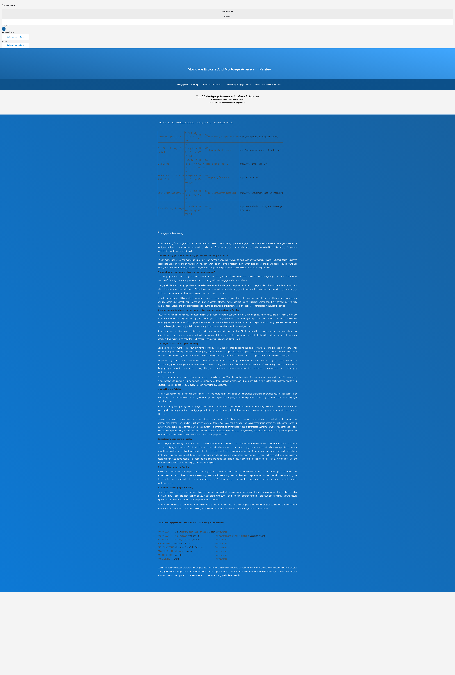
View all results (227, 11)
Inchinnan (186, 543)
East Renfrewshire (258, 536)
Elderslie (199, 547)
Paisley (177, 532)
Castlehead (193, 536)
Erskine (177, 559)
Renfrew (178, 543)
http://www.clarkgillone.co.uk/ (253, 164)
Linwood (197, 539)
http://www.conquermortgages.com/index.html (261, 193)
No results (227, 16)
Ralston (211, 532)
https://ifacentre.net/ (249, 177)
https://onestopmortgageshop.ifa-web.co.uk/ (260, 150)
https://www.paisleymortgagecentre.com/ (259, 136)
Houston (188, 551)
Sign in (4, 41)
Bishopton (178, 555)
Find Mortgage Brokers (15, 37)
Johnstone (179, 547)
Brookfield (189, 547)
